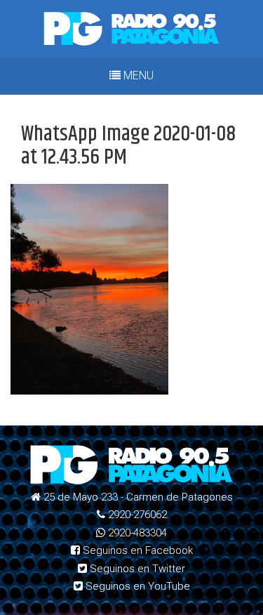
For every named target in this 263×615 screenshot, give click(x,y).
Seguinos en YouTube (136, 586)
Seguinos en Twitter (136, 568)
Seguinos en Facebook (136, 550)
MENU (137, 75)
